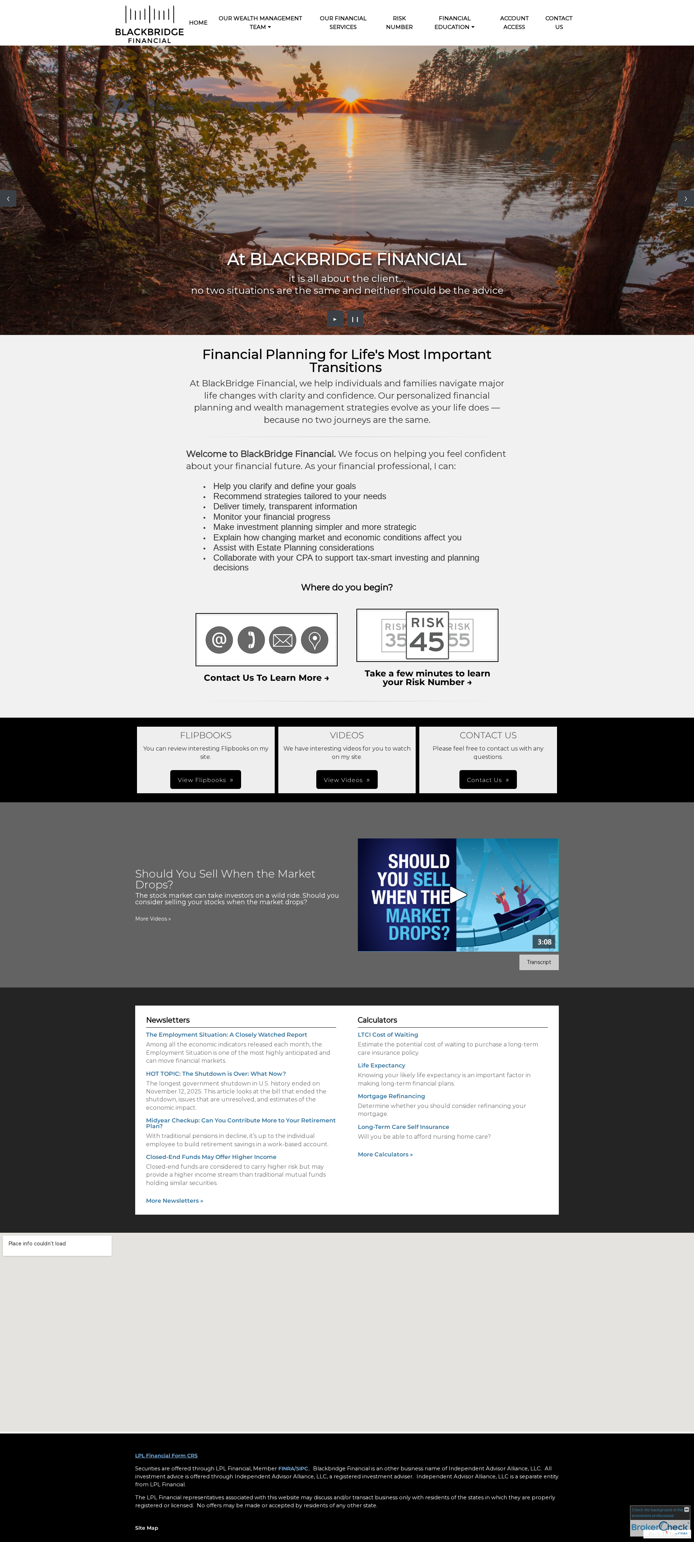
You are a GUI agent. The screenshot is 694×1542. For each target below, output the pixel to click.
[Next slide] (686, 198)
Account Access (514, 22)
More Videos (153, 918)
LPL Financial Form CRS (166, 1455)
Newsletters (168, 1020)
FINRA (286, 1468)
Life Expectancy (381, 1065)
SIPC (302, 1468)
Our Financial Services (343, 22)
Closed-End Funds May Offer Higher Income (211, 1157)
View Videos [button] (343, 780)
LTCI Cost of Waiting (388, 1034)
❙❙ (355, 318)
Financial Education (452, 22)
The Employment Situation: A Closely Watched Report (226, 1034)
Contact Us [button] (484, 780)
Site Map (146, 1528)
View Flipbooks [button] (202, 780)
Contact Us (559, 22)
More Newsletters (175, 1200)
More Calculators (385, 1154)
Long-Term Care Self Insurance (403, 1126)
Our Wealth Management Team (260, 22)
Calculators (377, 1020)
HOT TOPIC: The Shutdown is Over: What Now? (216, 1073)
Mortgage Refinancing (391, 1096)
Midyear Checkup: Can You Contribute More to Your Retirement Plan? (241, 1123)
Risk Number (399, 22)
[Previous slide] (8, 198)
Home (198, 22)
